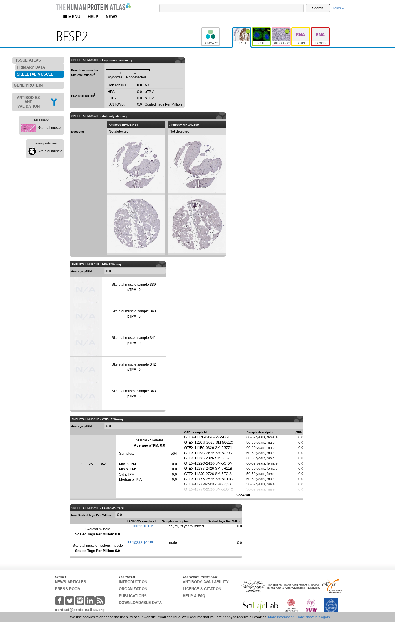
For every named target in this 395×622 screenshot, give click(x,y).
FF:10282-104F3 (140, 543)
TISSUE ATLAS (27, 60)
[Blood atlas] (320, 30)
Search (317, 8)
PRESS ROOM (68, 589)
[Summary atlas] (216, 30)
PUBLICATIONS (133, 596)
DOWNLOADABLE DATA (140, 603)
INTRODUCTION (133, 582)
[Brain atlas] (301, 30)
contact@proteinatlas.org (80, 610)
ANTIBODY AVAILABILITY (206, 582)
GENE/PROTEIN (28, 85)
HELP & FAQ (194, 596)
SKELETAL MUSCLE (35, 74)
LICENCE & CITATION (202, 589)
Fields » (337, 8)
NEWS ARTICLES (70, 582)
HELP (93, 16)
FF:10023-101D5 (140, 526)
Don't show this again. (313, 617)
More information (281, 617)
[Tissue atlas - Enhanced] (242, 30)
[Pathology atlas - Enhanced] (281, 30)
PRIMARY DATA (31, 67)
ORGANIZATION (133, 589)
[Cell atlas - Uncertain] (262, 30)
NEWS (112, 16)
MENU (74, 16)
